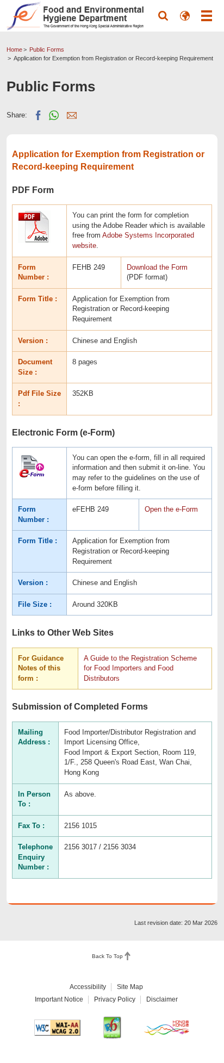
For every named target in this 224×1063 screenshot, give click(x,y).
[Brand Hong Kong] (167, 1027)
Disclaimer (162, 999)
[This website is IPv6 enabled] (112, 1027)
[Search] (163, 16)
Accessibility (88, 987)
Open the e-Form (171, 509)
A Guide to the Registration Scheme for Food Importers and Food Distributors (140, 668)
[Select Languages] (185, 16)
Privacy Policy (114, 999)
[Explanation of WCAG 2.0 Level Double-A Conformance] (57, 1028)
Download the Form (157, 267)
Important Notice (59, 999)
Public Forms (46, 49)
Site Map (130, 987)
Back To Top (107, 956)
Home (14, 49)
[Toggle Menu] (206, 16)
